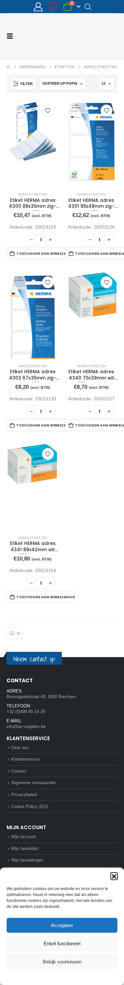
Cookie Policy (46, 976)
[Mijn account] (38, 6)
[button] (114, 876)
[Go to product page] (33, 143)
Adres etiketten (32, 194)
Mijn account (23, 836)
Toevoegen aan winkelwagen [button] (45, 253)
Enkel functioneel (62, 943)
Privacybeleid (74, 976)
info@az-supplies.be (26, 726)
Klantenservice (25, 759)
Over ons (20, 747)
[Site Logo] (92, 36)
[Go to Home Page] (8, 66)
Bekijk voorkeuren (62, 961)
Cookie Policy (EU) (29, 806)
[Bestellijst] (53, 6)
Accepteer (62, 925)
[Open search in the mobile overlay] (88, 7)
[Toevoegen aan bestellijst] (48, 110)
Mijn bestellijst (25, 848)
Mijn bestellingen (27, 860)
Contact (18, 771)
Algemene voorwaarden (33, 782)
